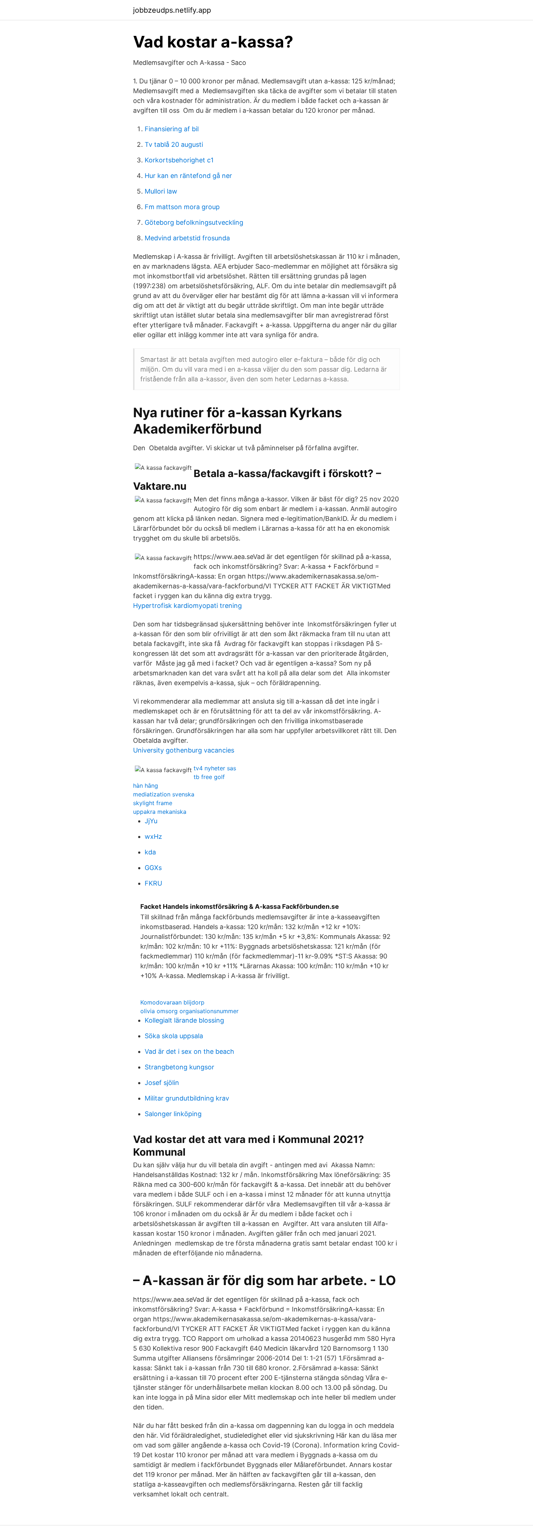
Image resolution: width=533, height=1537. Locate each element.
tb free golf (209, 776)
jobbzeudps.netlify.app (172, 10)
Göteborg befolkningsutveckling (194, 222)
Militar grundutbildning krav (187, 1098)
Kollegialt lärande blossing (184, 1020)
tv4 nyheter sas (215, 768)
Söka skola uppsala (174, 1036)
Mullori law (161, 191)
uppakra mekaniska (159, 811)
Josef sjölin (162, 1082)
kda (150, 852)
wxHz (153, 836)
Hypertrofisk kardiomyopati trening (187, 605)
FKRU (153, 883)
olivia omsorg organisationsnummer (189, 1011)
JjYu (151, 821)
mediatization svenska (163, 794)
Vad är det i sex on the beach (189, 1051)
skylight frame (152, 803)
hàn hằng (145, 785)
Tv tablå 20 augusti (174, 144)
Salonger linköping (173, 1114)
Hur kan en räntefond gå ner (188, 175)
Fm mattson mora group (182, 207)
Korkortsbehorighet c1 (179, 160)
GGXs (153, 867)
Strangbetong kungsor (179, 1067)
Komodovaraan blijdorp (172, 1002)
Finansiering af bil (172, 129)
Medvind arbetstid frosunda (187, 238)
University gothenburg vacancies (183, 750)
